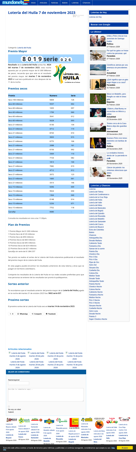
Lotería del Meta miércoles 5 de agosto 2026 (99, 433)
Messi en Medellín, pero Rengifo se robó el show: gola (116, 96)
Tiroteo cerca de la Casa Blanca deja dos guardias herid (117, 126)
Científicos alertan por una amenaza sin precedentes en (117, 67)
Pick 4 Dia (93, 259)
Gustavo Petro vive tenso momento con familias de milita (117, 140)
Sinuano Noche (95, 306)
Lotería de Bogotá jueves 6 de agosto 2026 (74, 433)
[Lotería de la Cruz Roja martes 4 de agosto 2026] (124, 422)
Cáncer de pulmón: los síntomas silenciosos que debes (117, 170)
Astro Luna (93, 311)
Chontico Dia (94, 254)
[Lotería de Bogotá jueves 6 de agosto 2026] (74, 428)
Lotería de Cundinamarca (99, 194)
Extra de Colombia (96, 230)
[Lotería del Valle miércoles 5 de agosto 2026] (112, 424)
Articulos (43, 3)
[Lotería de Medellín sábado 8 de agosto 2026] (49, 425)
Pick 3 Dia (93, 257)
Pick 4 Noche (94, 303)
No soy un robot (14, 409)
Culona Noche (94, 289)
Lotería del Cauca (96, 224)
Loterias (75, 3)
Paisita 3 (92, 316)
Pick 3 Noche (94, 300)
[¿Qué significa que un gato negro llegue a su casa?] (98, 89)
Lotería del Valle (95, 203)
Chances (86, 3)
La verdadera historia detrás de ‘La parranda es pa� (117, 155)
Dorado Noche (95, 314)
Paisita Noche (94, 284)
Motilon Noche (95, 297)
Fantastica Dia (95, 246)
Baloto (65, 3)
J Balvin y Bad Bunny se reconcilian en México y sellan (116, 111)
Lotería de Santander (97, 221)
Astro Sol (92, 265)
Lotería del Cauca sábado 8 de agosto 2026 (24, 428)
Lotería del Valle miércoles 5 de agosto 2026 (111, 430)
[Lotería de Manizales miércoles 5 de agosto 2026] (86, 421)
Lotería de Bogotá (96, 211)
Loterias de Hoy (95, 17)
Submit (11, 412)
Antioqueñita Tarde (96, 281)
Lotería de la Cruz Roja (98, 197)
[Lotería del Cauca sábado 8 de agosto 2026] (24, 423)
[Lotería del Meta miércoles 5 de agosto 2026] (99, 428)
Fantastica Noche (96, 295)
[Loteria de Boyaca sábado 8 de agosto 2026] (11, 421)
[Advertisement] (46, 32)
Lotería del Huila (24, 47)
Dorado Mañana (95, 241)
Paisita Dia (93, 251)
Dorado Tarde (94, 278)
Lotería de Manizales (97, 208)
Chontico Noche (95, 287)
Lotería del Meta (95, 205)
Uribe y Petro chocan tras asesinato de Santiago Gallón (117, 38)
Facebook (52, 314)
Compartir (38, 314)
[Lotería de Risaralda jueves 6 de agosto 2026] (61, 423)
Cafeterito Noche (96, 292)
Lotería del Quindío (96, 213)
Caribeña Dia (94, 270)
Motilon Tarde (94, 276)
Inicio (33, 3)
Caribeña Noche (95, 308)
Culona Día (93, 273)
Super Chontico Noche (98, 319)
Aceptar (125, 447)
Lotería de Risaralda (97, 216)
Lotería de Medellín (96, 219)
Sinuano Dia (94, 268)
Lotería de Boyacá (96, 227)
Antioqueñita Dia (95, 238)
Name (13, 380)
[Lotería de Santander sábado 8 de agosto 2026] (36, 421)
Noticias (54, 3)
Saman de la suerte (97, 249)
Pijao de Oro (94, 262)
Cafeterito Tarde (95, 243)
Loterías (92, 189)
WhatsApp (24, 314)
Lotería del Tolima (96, 192)
